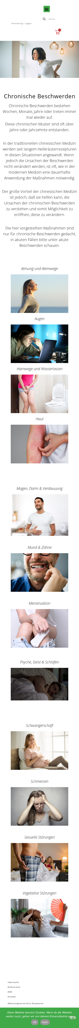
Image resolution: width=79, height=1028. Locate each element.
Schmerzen (39, 781)
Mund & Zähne (40, 547)
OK (35, 1022)
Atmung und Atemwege (39, 268)
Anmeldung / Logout (22, 23)
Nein (45, 1022)
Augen (39, 318)
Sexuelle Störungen (39, 837)
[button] (47, 9)
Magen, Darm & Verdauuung (39, 488)
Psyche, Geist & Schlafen (39, 662)
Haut (40, 418)
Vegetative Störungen (39, 893)
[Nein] (73, 1017)
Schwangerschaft (39, 725)
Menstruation (39, 603)
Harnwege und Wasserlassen (40, 368)
